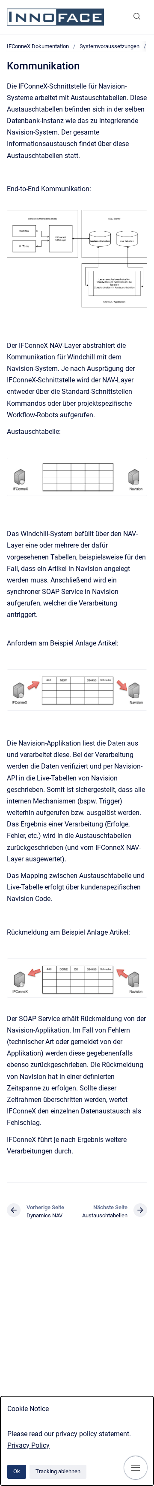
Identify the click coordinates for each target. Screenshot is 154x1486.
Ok (16, 1471)
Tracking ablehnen (58, 1471)
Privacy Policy (28, 1445)
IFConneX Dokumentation (38, 46)
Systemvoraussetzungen (109, 46)
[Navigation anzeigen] (135, 1467)
